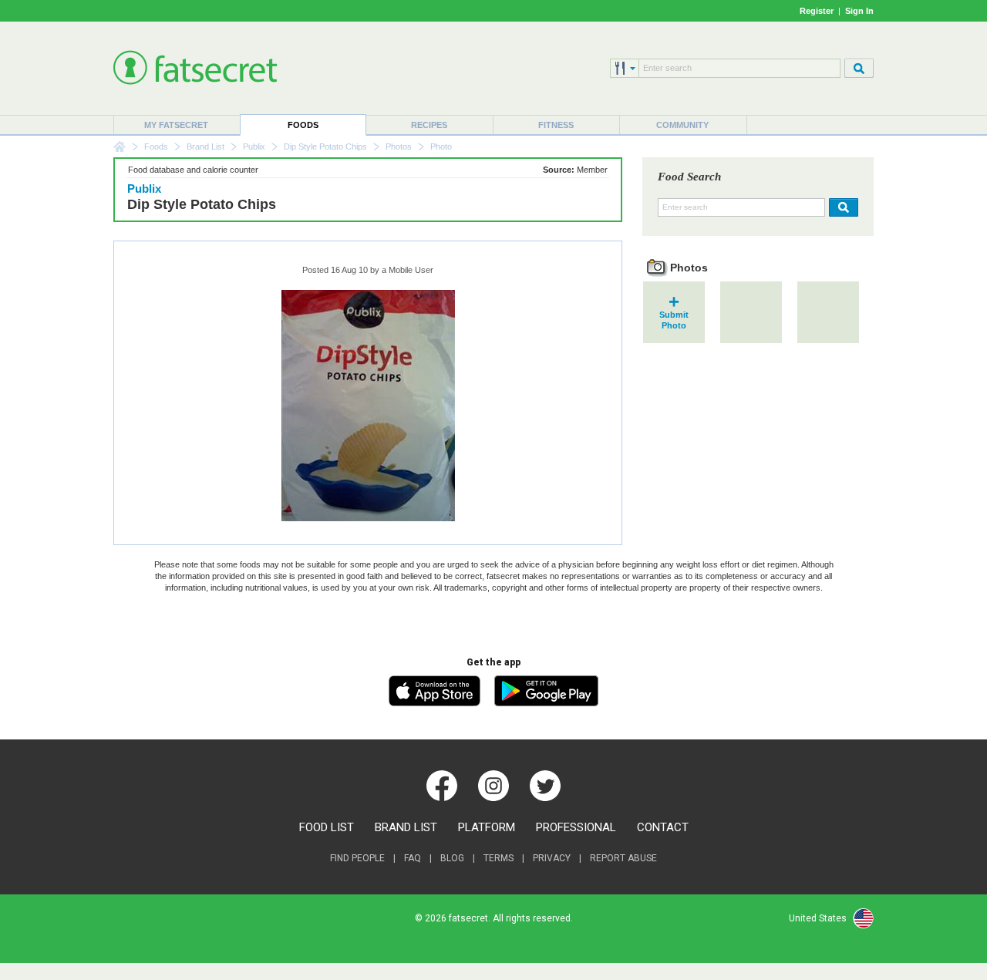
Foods (303, 125)
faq (412, 858)
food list (326, 827)
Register (817, 10)
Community (682, 125)
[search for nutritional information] (841, 207)
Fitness (556, 125)
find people (357, 858)
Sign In (859, 10)
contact (663, 827)
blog (452, 858)
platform (486, 827)
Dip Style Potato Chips (325, 146)
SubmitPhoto (674, 315)
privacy (552, 858)
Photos (399, 146)
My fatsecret (176, 125)
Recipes (429, 125)
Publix (254, 146)
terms (498, 858)
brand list (406, 827)
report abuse (623, 858)
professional (576, 827)
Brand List (205, 146)
